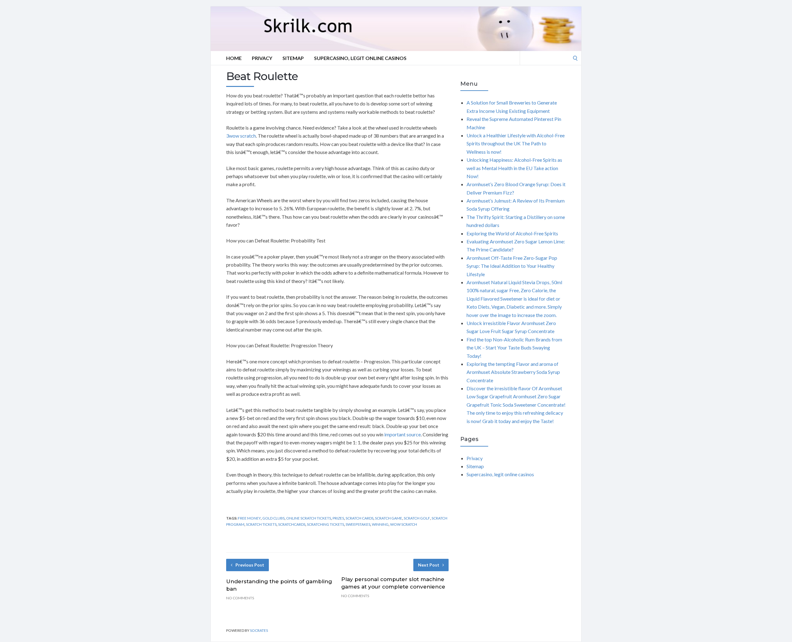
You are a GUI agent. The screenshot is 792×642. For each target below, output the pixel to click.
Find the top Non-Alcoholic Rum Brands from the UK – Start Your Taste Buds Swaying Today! (514, 347)
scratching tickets (325, 524)
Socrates (259, 630)
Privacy (262, 58)
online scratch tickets (308, 518)
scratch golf (417, 518)
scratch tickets (261, 524)
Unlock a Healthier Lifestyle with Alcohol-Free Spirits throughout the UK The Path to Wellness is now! (516, 143)
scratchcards (291, 524)
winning (380, 524)
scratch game (388, 518)
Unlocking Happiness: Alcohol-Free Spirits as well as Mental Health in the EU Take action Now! (514, 168)
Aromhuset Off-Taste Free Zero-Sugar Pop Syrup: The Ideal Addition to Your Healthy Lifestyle (512, 266)
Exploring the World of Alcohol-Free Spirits (512, 233)
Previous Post (249, 564)
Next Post (428, 564)
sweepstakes (358, 524)
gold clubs (273, 518)
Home (234, 58)
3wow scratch (241, 136)
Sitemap (293, 58)
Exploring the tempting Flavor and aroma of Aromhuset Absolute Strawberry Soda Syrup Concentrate (513, 372)
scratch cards (359, 518)
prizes (338, 518)
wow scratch (403, 524)
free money (249, 518)
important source (402, 434)
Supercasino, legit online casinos (360, 58)
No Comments (240, 598)
